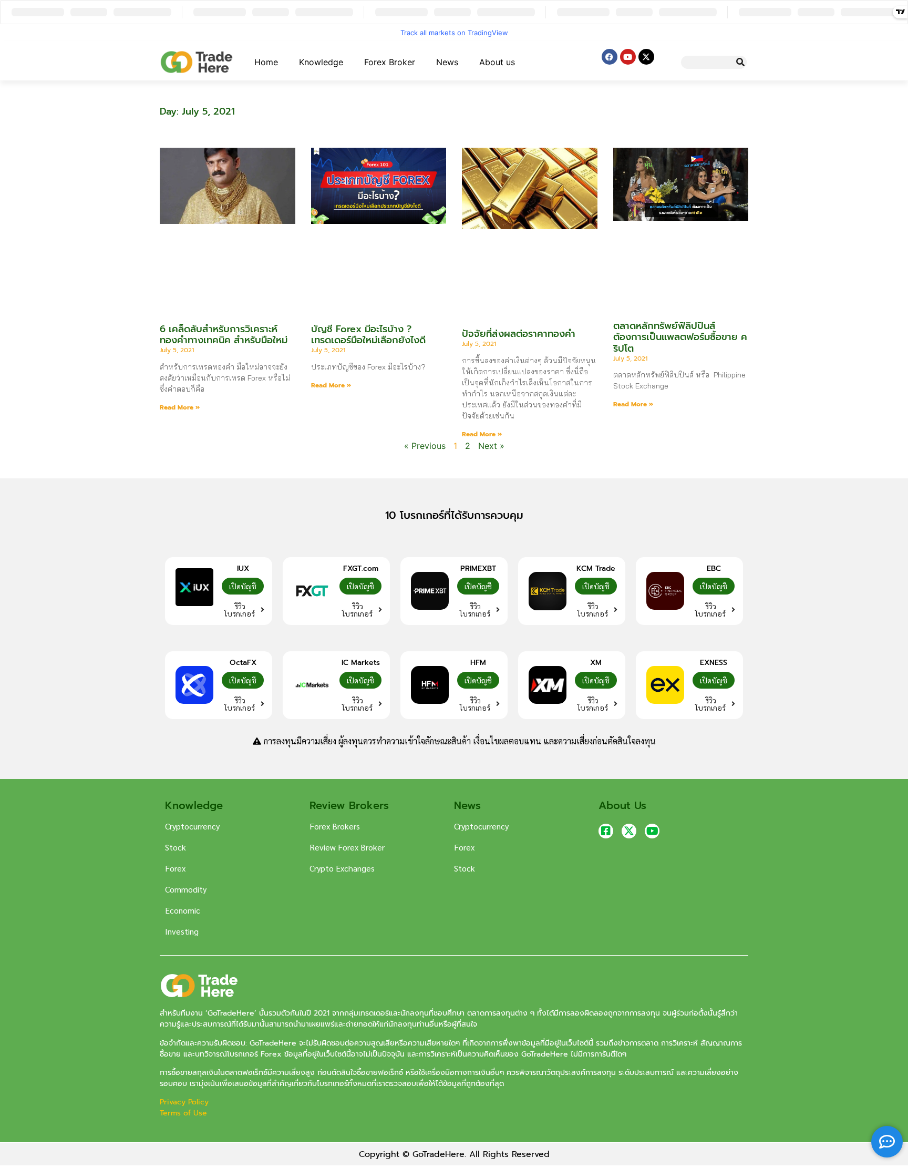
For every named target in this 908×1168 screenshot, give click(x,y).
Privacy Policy (185, 1102)
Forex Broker (389, 62)
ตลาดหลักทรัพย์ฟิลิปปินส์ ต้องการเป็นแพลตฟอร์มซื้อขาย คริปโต (680, 337)
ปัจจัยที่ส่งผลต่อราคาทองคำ (518, 333)
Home (266, 62)
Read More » (180, 407)
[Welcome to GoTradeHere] (196, 62)
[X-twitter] (646, 57)
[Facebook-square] (606, 831)
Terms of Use (183, 1113)
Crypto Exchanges (342, 868)
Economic (182, 910)
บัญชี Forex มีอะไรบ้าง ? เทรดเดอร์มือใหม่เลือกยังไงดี (370, 335)
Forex (175, 868)
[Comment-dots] (887, 1141)
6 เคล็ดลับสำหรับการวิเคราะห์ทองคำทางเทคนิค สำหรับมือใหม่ (223, 335)
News (447, 62)
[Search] (740, 62)
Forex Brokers (334, 826)
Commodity (186, 889)
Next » (491, 445)
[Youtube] (628, 57)
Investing (182, 931)
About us (497, 62)
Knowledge (321, 62)
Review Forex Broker (347, 847)
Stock (175, 847)
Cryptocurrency (192, 826)
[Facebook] (609, 57)
